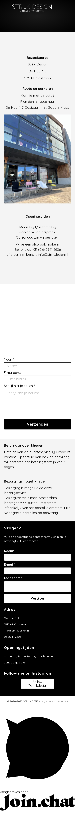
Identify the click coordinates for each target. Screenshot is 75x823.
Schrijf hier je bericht (19, 386)
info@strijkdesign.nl (53, 254)
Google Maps (58, 107)
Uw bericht (12, 578)
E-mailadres (13, 373)
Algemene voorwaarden (55, 701)
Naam (8, 359)
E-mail (9, 564)
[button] (37, 424)
